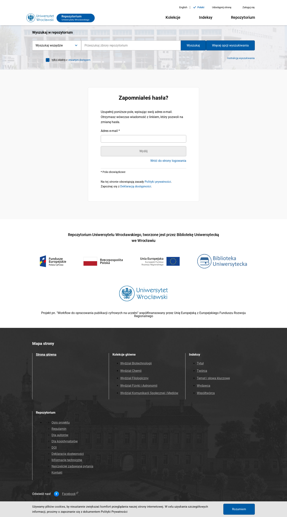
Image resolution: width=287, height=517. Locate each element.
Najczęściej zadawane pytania (72, 466)
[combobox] (131, 45)
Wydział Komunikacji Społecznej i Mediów (149, 393)
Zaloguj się (248, 7)
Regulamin (59, 429)
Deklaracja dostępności (68, 454)
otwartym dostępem (79, 59)
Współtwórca (206, 393)
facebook (69, 494)
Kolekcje (173, 17)
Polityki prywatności (158, 181)
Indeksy (205, 17)
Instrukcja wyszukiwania (241, 58)
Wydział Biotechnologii (136, 363)
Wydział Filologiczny (134, 378)
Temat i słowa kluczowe (213, 378)
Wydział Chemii (131, 371)
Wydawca (203, 385)
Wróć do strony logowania (168, 160)
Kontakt (57, 472)
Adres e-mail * (110, 131)
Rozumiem (239, 509)
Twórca (202, 371)
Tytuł (200, 363)
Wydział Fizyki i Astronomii (138, 385)
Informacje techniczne (67, 460)
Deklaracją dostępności (135, 186)
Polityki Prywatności (114, 511)
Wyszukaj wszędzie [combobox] (49, 45)
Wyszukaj (193, 45)
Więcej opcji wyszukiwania (230, 45)
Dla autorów (60, 435)
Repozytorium (243, 17)
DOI (54, 447)
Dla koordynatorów (65, 441)
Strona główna (46, 354)
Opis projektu (61, 422)
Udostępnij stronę (221, 7)
